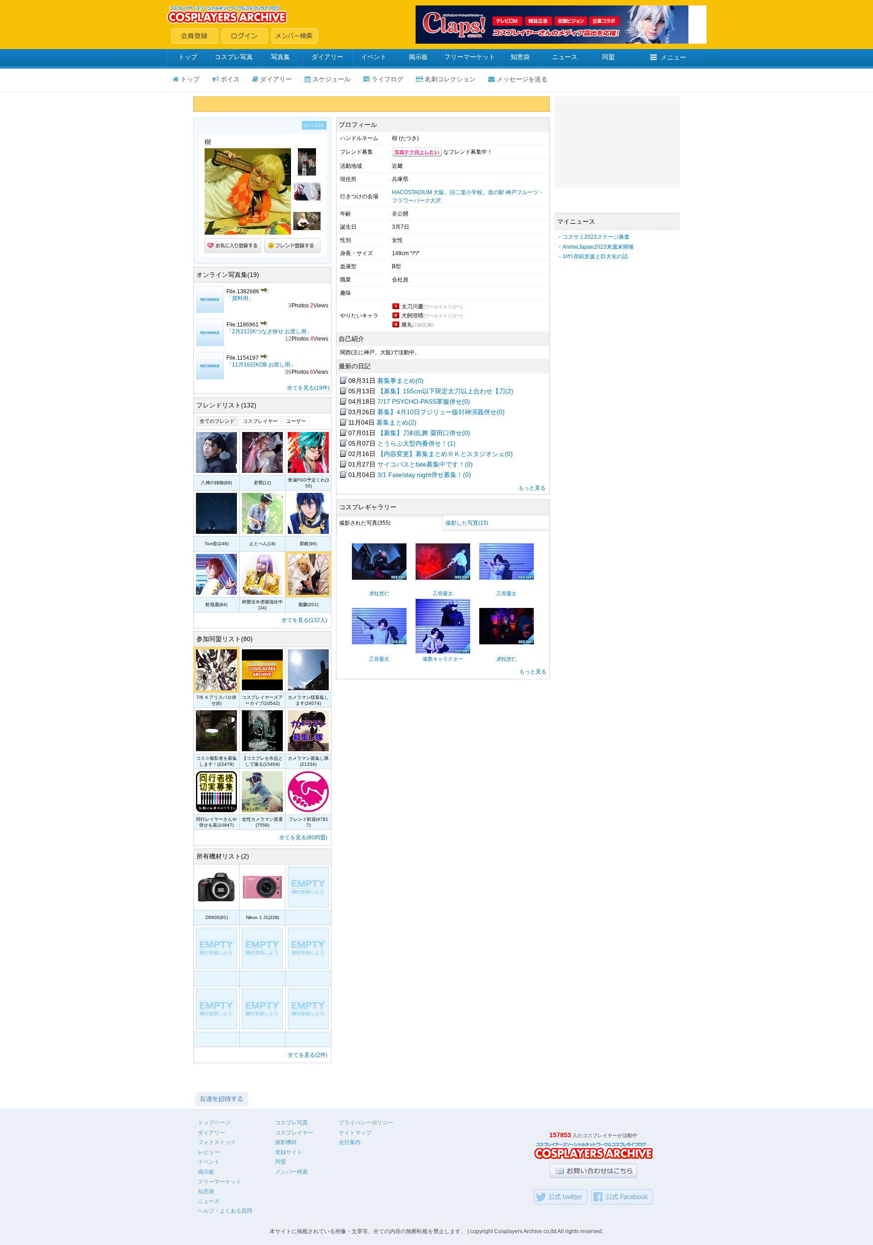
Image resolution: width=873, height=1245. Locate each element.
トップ (187, 56)
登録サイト (288, 1152)
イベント (373, 56)
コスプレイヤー (260, 421)
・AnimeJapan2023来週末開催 (595, 247)
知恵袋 (520, 56)
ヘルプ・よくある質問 (225, 1211)
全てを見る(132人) (304, 620)
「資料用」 (240, 298)
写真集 (280, 56)
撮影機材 (286, 1142)
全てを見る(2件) (307, 1055)
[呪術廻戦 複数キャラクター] (443, 651)
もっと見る (532, 488)
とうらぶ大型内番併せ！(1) (416, 443)
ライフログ (387, 79)
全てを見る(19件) (308, 388)
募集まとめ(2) (396, 422)
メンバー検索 (291, 1172)
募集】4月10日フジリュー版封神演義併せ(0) (441, 412)
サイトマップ (355, 1133)
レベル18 (314, 125)
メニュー (673, 57)
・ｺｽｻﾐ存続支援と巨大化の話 (592, 256)
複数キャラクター (443, 659)
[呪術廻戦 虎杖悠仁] (379, 578)
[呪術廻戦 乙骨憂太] (443, 578)
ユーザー (296, 421)
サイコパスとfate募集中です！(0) (425, 464)
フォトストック (217, 1142)
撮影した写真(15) (467, 523)
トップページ (214, 1122)
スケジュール (331, 79)
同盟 (608, 56)
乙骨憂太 (443, 593)
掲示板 (418, 56)
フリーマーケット (469, 56)
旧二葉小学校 (466, 192)
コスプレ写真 (234, 56)
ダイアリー (327, 56)
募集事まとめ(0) (400, 380)
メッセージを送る (522, 79)
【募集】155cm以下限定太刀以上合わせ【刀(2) (445, 391)
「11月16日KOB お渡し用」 (261, 364)
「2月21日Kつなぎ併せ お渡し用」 (269, 331)
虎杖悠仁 (379, 593)
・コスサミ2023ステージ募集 (593, 237)
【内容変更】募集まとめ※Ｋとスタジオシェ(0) (445, 453)
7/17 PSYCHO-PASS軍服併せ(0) (423, 401)
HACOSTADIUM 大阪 (418, 192)
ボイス (230, 79)
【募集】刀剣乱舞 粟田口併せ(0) (423, 433)
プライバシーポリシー (366, 1122)
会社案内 (350, 1142)
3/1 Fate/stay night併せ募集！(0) (424, 474)
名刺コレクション (450, 79)
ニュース (564, 56)
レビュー (209, 1152)
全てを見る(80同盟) (303, 837)
